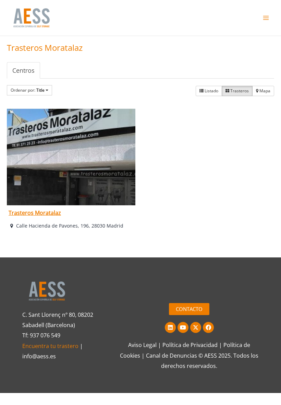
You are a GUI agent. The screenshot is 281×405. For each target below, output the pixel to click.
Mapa (264, 91)
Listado (211, 91)
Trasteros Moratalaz (35, 213)
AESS (210, 355)
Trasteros (239, 91)
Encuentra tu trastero (50, 346)
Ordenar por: (28, 90)
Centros (23, 70)
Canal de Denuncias (171, 355)
